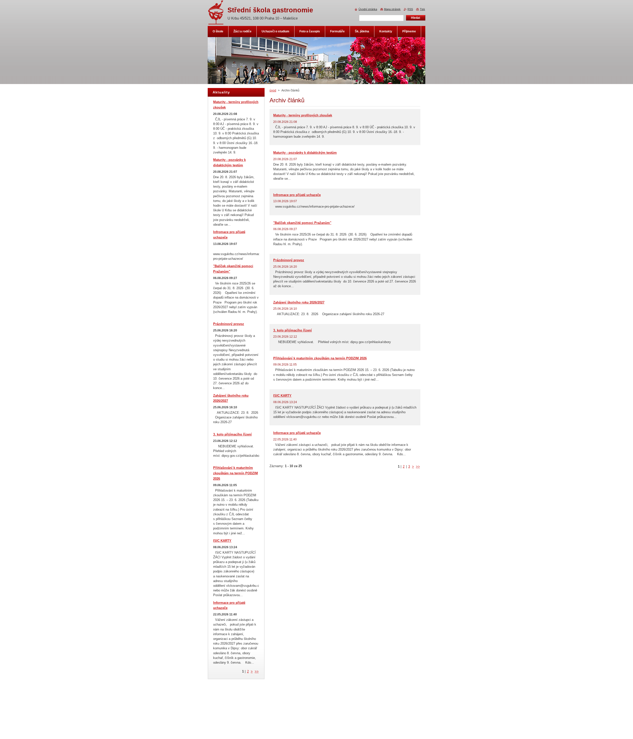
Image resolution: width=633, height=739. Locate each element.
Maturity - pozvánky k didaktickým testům (305, 152)
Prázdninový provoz (288, 260)
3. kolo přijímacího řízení (292, 330)
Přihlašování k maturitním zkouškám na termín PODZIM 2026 (320, 358)
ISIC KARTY (282, 395)
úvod (273, 90)
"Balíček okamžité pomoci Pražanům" (302, 223)
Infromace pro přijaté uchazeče (297, 195)
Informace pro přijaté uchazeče (297, 433)
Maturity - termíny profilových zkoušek (302, 115)
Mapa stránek (392, 9)
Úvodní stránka (368, 9)
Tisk (422, 9)
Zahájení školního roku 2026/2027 (298, 302)
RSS (410, 9)
